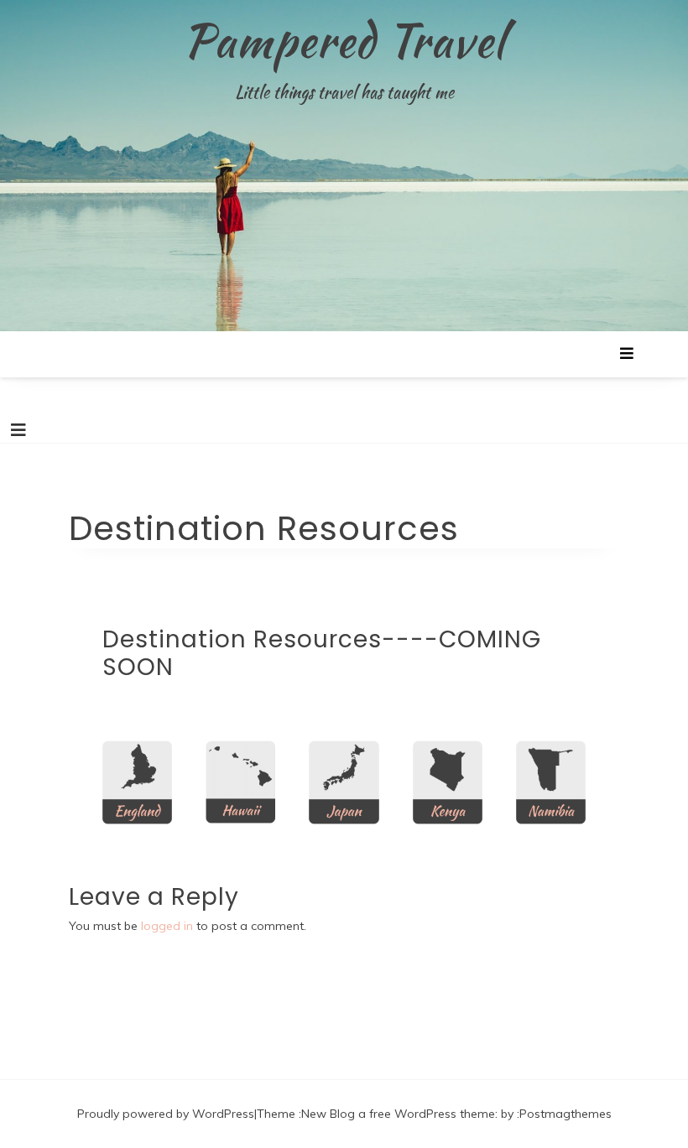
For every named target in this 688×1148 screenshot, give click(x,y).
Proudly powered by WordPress (165, 1113)
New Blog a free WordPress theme (398, 1113)
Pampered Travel (344, 40)
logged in (167, 925)
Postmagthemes (565, 1113)
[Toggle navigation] (18, 430)
